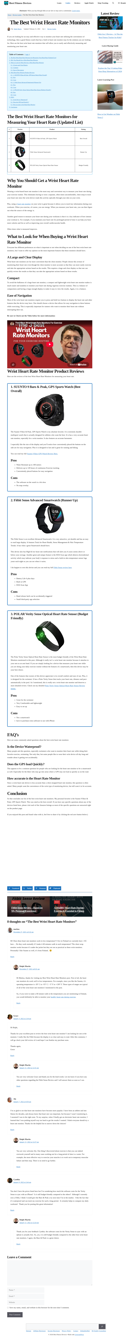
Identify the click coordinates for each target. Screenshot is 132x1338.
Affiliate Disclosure (39, 1331)
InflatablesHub (85, 1331)
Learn (59, 3)
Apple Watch (89, 3)
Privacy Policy (66, 1331)
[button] (122, 3)
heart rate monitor (24, 204)
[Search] (102, 1326)
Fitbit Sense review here (63, 567)
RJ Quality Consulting (99, 1331)
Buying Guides (17, 15)
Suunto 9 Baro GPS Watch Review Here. (42, 454)
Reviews (77, 3)
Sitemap (28, 1331)
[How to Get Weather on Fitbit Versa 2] (110, 97)
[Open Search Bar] (113, 3)
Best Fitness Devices (20, 3)
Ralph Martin (18, 29)
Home (9, 15)
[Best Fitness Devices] (6, 3)
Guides (67, 3)
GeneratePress (79, 1334)
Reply (12, 957)
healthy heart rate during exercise (63, 997)
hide (27, 54)
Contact (75, 1331)
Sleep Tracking (103, 3)
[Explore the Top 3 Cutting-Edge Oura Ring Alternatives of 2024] (110, 57)
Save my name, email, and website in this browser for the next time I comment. (39, 1308)
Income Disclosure (54, 1331)
